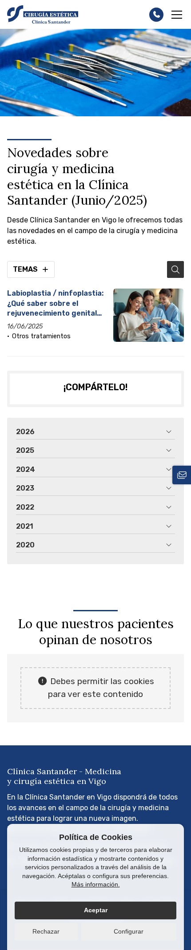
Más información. (96, 884)
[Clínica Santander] (42, 14)
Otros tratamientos (41, 336)
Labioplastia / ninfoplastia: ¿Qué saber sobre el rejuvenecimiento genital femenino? (55, 303)
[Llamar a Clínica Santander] (156, 15)
